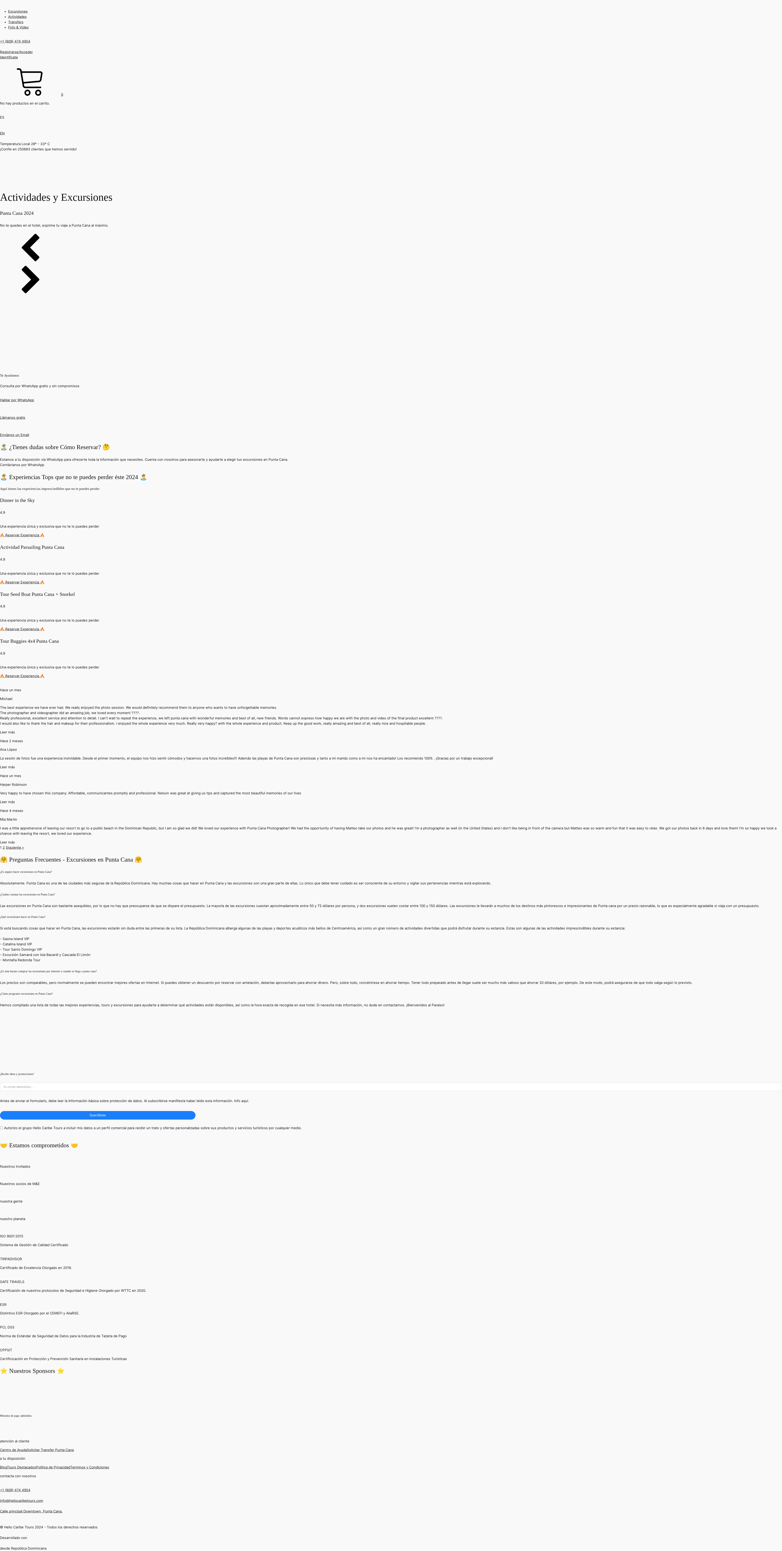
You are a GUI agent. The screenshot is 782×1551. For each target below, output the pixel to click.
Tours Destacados (21, 1467)
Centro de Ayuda (13, 1450)
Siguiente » (15, 847)
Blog (3, 1467)
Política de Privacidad (53, 1467)
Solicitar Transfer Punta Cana (50, 1450)
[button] (31, 95)
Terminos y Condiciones (89, 1467)
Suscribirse (98, 1115)
